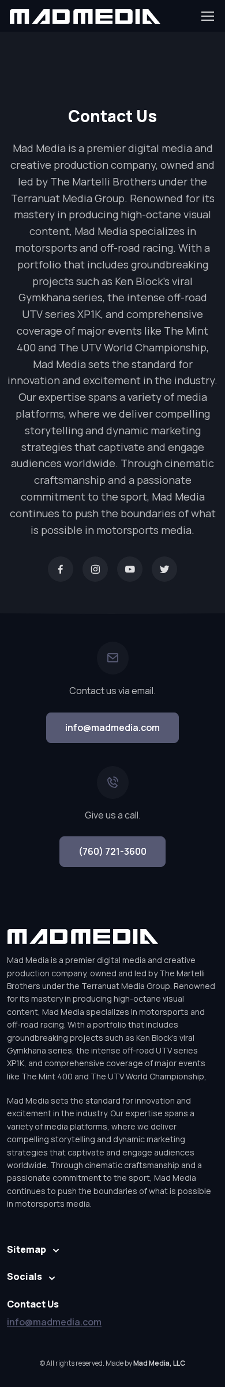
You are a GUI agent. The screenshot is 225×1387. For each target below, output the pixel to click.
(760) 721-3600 (112, 851)
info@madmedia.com (112, 727)
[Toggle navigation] (207, 16)
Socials (24, 1276)
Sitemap (26, 1249)
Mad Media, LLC (159, 1363)
